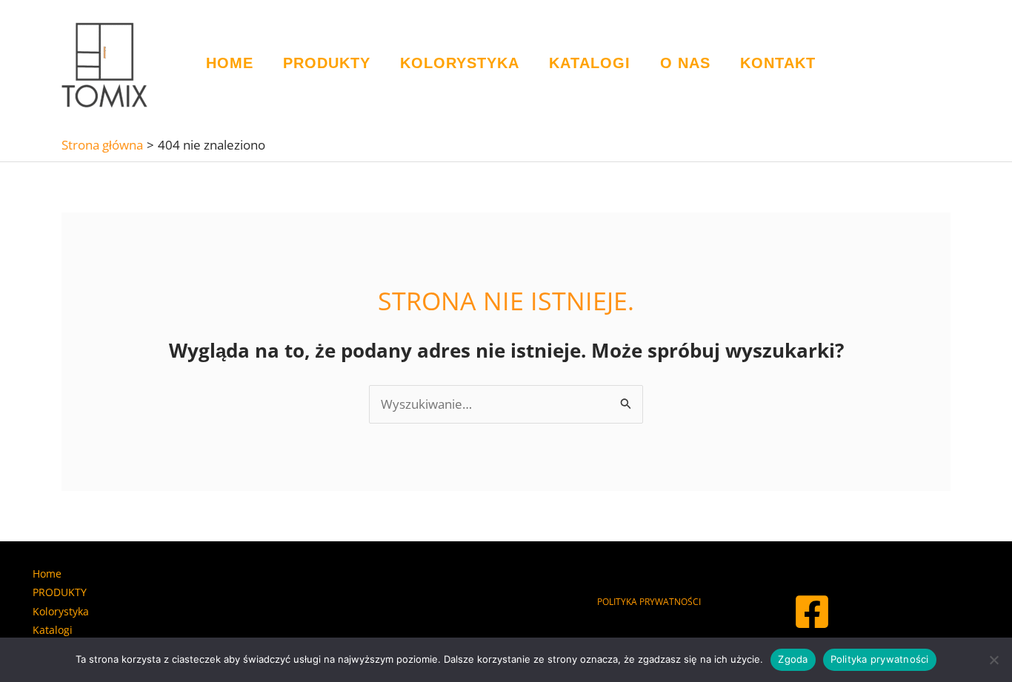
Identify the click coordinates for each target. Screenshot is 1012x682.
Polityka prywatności (879, 659)
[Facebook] (811, 611)
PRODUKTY (326, 63)
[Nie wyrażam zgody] (993, 659)
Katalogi (589, 63)
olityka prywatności (651, 601)
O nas (685, 63)
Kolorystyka (459, 63)
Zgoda (793, 659)
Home (229, 63)
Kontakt (778, 63)
